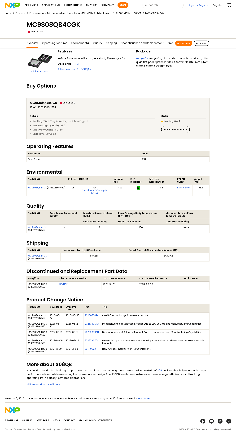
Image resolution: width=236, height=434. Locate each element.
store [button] (122, 5)
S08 (159, 370)
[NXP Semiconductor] (12, 5)
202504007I (91, 340)
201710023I (90, 348)
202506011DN (92, 332)
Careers (27, 420)
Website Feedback (66, 429)
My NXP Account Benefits (95, 420)
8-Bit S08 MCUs (121, 13)
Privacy (8, 429)
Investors (42, 420)
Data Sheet (201, 43)
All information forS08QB (74, 69)
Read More (144, 398)
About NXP (12, 420)
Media (56, 420)
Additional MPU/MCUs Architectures (89, 13)
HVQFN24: (142, 58)
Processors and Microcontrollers (47, 13)
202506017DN (92, 323)
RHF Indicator (135, 180)
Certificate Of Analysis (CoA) (94, 192)
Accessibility (49, 429)
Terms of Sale (34, 429)
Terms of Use (20, 429)
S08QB (137, 13)
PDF (77, 64)
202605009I (91, 315)
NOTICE (63, 284)
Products (21, 13)
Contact (69, 420)
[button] (217, 5)
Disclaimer (95, 250)
